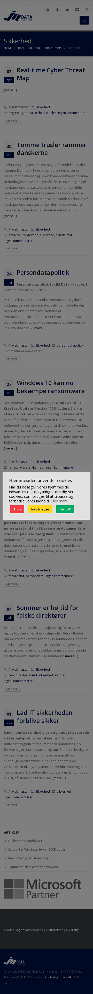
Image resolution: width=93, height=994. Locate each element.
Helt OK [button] (65, 509)
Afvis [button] (17, 509)
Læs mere (59, 500)
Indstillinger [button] (40, 509)
